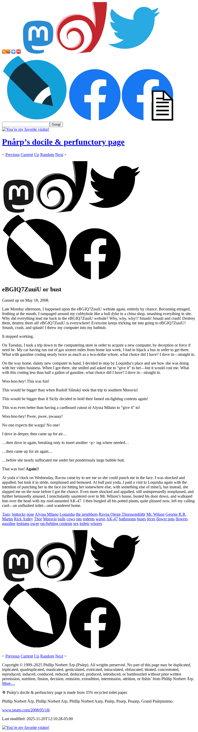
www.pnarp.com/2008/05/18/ (26, 710)
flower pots (165, 519)
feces (151, 519)
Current (27, 154)
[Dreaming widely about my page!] (81, 52)
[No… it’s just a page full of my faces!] (147, 119)
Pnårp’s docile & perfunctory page (63, 141)
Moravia (50, 519)
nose (30, 514)
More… (8, 683)
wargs (100, 519)
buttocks (19, 514)
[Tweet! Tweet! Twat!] (134, 52)
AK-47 (112, 519)
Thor (38, 519)
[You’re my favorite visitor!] (25, 129)
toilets (84, 523)
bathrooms (127, 519)
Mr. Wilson (155, 514)
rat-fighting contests (56, 523)
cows (71, 519)
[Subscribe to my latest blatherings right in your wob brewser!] (8, 52)
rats (79, 519)
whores (96, 523)
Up (36, 154)
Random (47, 154)
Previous (12, 154)
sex (76, 523)
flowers (182, 519)
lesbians (22, 523)
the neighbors (87, 514)
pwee (34, 523)
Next (59, 154)
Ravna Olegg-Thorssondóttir (122, 514)
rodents (89, 519)
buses (141, 519)
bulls (61, 519)
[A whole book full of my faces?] (95, 119)
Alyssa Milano (47, 514)
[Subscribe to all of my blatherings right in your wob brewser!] (4, 52)
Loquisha (67, 514)
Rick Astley (23, 519)
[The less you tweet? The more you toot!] (38, 52)
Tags (6, 514)
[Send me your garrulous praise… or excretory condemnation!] (18, 52)
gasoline (8, 523)
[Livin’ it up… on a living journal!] (35, 119)
